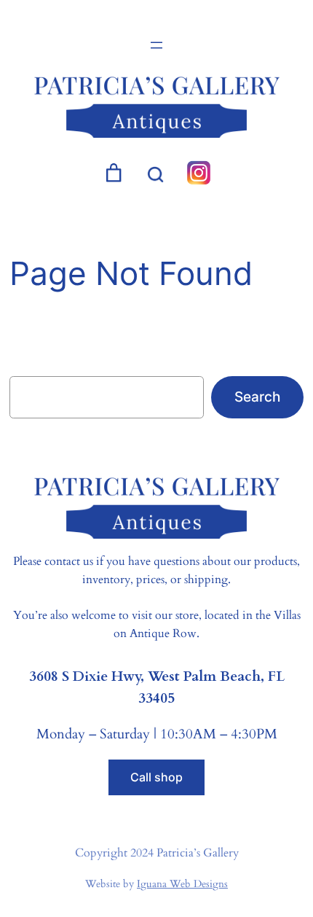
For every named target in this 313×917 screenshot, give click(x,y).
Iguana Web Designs (182, 884)
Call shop (156, 777)
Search (257, 396)
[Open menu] (156, 45)
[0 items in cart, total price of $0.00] (113, 173)
